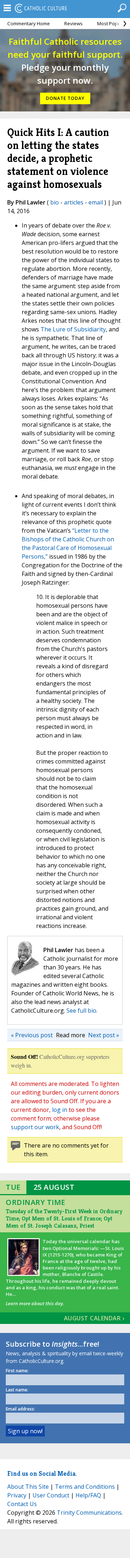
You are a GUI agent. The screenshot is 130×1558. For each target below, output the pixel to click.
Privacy (16, 1495)
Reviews (73, 23)
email (95, 202)
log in (59, 1110)
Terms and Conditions (85, 1487)
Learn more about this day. (35, 1303)
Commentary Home (28, 23)
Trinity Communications (89, 1513)
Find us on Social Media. (42, 1473)
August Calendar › (94, 1318)
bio (54, 202)
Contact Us (22, 1504)
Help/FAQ (88, 1495)
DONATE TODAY (65, 98)
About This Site (28, 1487)
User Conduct (50, 1495)
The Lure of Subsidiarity (73, 329)
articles (73, 202)
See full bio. (82, 1011)
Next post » (103, 1035)
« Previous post (32, 1035)
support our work (35, 1127)
